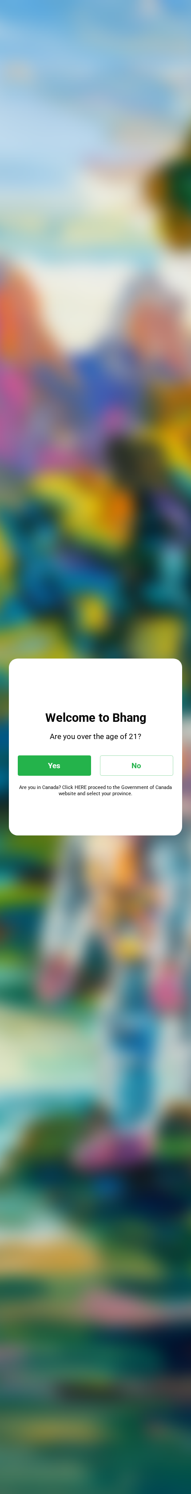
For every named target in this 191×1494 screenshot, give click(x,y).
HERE (81, 787)
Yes (54, 765)
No (136, 765)
